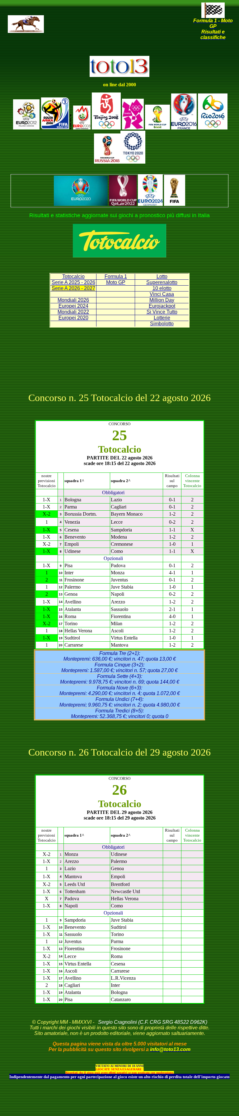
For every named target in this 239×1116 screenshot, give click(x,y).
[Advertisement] (121, 34)
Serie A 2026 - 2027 (73, 288)
